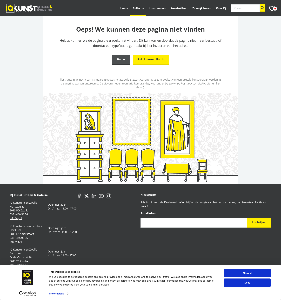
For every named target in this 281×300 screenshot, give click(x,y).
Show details (56, 293)
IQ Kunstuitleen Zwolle (23, 202)
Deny (247, 282)
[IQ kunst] (29, 8)
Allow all (247, 273)
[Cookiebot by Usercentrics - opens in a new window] (27, 293)
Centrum (15, 253)
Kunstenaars (157, 8)
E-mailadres (149, 213)
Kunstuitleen (178, 8)
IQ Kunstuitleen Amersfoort (26, 226)
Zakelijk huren (201, 8)
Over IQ (221, 8)
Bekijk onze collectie (151, 59)
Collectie (138, 8)
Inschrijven (259, 222)
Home (124, 8)
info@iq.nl (16, 218)
